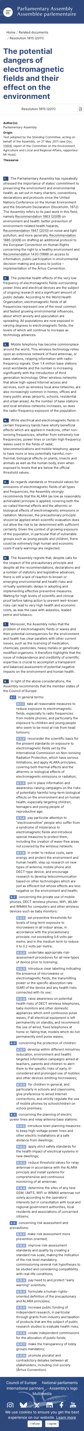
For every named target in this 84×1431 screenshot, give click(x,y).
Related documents (33, 32)
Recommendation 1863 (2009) (38, 216)
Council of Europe (21, 1383)
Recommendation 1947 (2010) (26, 231)
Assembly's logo (63, 1388)
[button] (80, 109)
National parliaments (60, 1383)
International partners (25, 1388)
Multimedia (42, 1394)
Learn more (66, 1417)
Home (11, 32)
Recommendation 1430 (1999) (26, 254)
